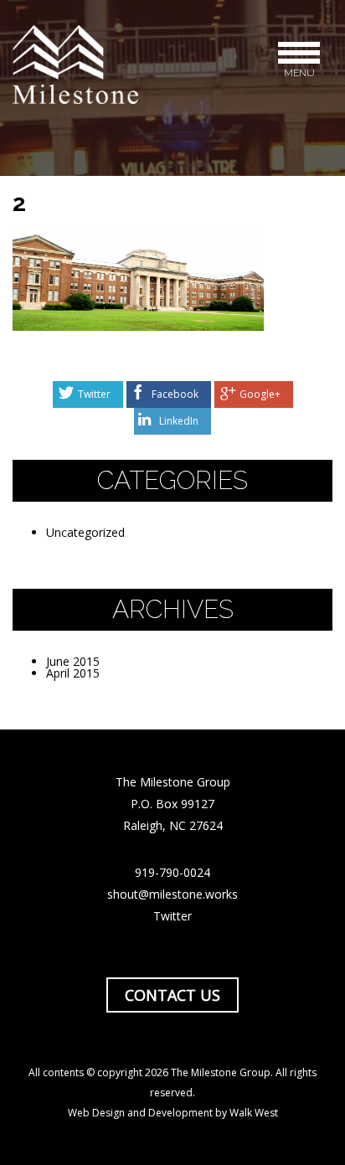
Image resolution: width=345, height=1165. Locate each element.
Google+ (260, 394)
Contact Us (172, 995)
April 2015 (73, 673)
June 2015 (73, 661)
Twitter (94, 394)
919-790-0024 (172, 872)
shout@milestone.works (172, 894)
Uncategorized (85, 532)
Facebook (175, 394)
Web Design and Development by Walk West (173, 1113)
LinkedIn (178, 421)
